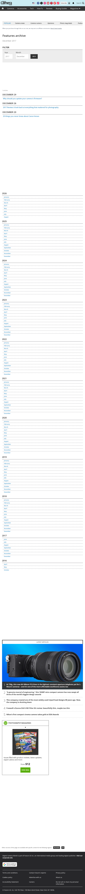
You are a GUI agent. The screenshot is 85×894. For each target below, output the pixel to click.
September (7, 248)
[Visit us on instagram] (45, 3)
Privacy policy (60, 873)
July (5, 214)
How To (40, 8)
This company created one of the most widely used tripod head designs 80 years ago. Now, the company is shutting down (43, 701)
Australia (56, 847)
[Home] (2, 8)
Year (6, 52)
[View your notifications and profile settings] (73, 3)
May (5, 208)
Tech (32, 8)
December (7, 256)
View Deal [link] (25, 770)
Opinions (51, 23)
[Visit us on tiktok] (58, 3)
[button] (80, 3)
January (6, 197)
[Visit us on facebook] (38, 3)
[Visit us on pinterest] (51, 3)
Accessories (22, 8)
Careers (32, 882)
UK (63, 847)
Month (18, 52)
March (6, 203)
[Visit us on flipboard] (54, 3)
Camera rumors (36, 23)
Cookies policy (7, 877)
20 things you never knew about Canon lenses (21, 116)
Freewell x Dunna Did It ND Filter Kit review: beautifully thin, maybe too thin (38, 708)
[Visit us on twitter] (41, 3)
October (6, 251)
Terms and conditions (10, 873)
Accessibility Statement (10, 882)
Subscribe (64, 3)
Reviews (49, 8)
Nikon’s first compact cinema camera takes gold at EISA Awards (32, 714)
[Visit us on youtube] (48, 3)
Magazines (74, 8)
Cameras (10, 8)
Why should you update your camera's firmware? (22, 98)
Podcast (81, 23)
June (5, 211)
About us (59, 877)
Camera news (20, 23)
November (7, 253)
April (5, 205)
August (6, 217)
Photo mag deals (66, 23)
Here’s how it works (56, 28)
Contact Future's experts (37, 873)
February (7, 200)
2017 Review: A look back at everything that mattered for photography (31, 107)
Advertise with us (35, 877)
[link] (19, 723)
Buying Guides (61, 8)
